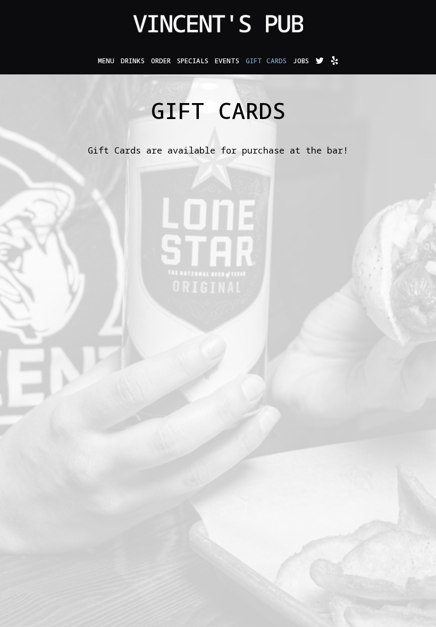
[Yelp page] (334, 60)
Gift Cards (266, 60)
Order (161, 60)
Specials (192, 60)
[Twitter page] (319, 60)
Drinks (133, 60)
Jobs (301, 60)
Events (227, 60)
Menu (106, 60)
